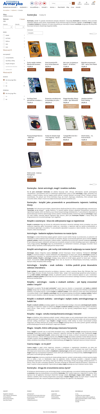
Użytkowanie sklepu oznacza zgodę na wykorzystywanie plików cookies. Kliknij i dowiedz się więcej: (85, 398)
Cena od (5, 24)
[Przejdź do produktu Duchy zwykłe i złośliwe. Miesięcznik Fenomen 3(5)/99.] (35, 49)
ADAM (7, 35)
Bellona (8, 41)
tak (6, 83)
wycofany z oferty (10, 60)
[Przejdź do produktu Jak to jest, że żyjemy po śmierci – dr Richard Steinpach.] (71, 49)
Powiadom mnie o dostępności (71, 106)
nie (6, 86)
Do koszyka (32, 69)
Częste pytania (31, 398)
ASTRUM (8, 38)
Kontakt (77, 401)
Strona (91, 33)
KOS (7, 47)
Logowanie (54, 394)
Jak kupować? (30, 394)
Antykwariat (13, 10)
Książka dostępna (10, 63)
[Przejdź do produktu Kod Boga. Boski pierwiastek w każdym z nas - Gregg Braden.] (35, 85)
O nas (76, 394)
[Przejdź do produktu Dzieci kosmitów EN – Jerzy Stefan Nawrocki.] (53, 49)
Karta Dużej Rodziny (8, 398)
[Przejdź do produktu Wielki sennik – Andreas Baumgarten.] (35, 159)
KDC (7, 44)
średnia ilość (9, 69)
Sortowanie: (30, 30)
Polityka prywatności (32, 400)
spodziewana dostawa (11, 66)
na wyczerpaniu (10, 57)
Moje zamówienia (55, 395)
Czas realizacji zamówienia (10, 395)
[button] (73, 3)
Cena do (17, 24)
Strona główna (6, 10)
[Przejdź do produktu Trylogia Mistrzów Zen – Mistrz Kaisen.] (71, 122)
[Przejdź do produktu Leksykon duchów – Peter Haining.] (89, 85)
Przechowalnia (55, 397)
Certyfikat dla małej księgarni (82, 395)
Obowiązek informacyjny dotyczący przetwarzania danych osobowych (36, 396)
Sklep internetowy (49, 412)
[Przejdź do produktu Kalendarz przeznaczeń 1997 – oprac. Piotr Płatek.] (89, 49)
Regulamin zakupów (8, 394)
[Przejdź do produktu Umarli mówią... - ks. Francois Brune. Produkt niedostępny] (89, 122)
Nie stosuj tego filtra (11, 80)
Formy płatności (7, 397)
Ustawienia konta (55, 398)
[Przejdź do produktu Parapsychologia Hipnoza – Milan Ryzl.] (35, 122)
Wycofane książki (7, 400)
